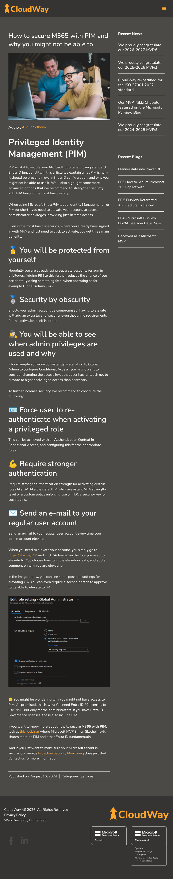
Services (86, 776)
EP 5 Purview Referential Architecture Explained (137, 202)
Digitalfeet (37, 820)
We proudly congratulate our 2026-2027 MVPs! (139, 47)
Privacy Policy (15, 814)
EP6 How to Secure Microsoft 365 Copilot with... (141, 185)
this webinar (29, 731)
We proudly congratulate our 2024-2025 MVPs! (139, 127)
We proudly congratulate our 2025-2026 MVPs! (139, 65)
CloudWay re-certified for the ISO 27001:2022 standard (140, 85)
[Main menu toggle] (164, 8)
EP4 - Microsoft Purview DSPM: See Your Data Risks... (140, 221)
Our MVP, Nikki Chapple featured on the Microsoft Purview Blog (140, 107)
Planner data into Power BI (139, 169)
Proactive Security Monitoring (61, 753)
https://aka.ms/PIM (22, 555)
